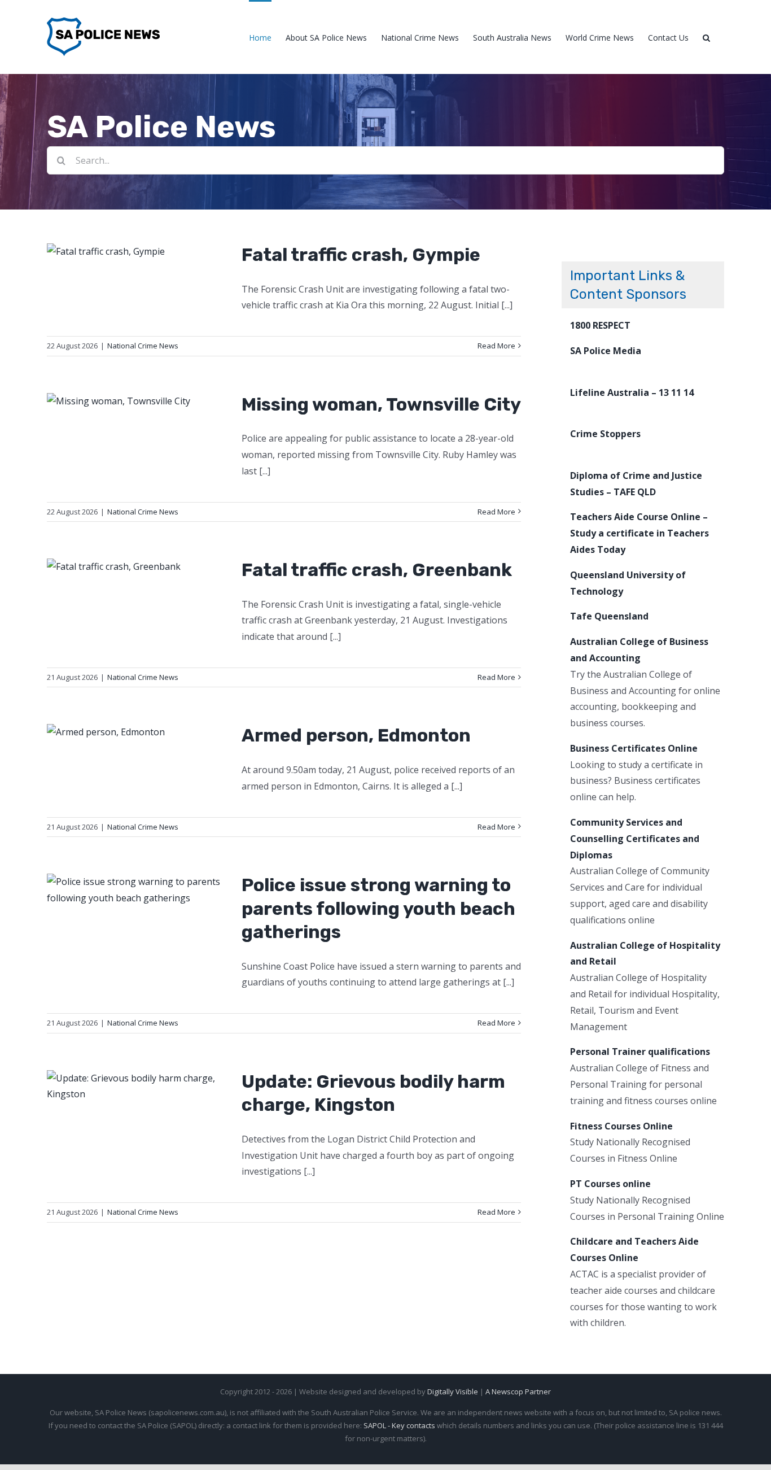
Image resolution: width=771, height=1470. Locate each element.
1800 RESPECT (600, 325)
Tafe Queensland (609, 616)
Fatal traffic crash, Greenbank (377, 570)
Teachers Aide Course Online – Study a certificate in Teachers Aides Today (639, 533)
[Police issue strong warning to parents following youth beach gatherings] (137, 890)
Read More (496, 346)
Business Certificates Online (634, 748)
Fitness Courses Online (621, 1126)
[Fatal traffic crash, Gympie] (137, 251)
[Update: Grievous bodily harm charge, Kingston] (137, 1086)
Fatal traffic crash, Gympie (361, 254)
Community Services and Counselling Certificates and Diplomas (634, 838)
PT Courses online (610, 1183)
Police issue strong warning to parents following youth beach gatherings (378, 908)
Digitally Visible (452, 1391)
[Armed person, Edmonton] (137, 732)
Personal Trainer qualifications (640, 1051)
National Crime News (142, 346)
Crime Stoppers (605, 434)
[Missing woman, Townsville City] (137, 401)
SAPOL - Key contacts (399, 1425)
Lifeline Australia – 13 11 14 (632, 392)
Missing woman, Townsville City (381, 404)
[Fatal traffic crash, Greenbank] (137, 567)
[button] (706, 37)
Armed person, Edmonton (356, 735)
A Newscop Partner (518, 1391)
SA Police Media (605, 350)
